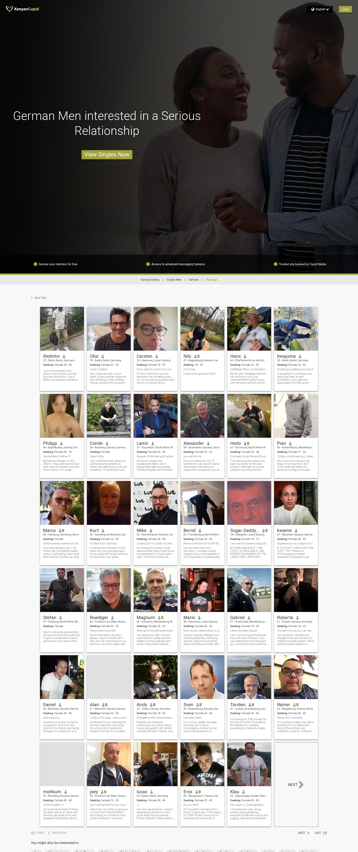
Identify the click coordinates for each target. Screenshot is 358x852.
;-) (138, 804)
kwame (284, 530)
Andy (142, 704)
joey (94, 791)
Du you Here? (191, 804)
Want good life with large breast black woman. (156, 630)
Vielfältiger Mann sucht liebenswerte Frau (249, 369)
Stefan (49, 617)
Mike (142, 530)
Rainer (283, 704)
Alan (94, 704)
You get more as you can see (294, 630)
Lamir (142, 443)
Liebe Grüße (97, 456)
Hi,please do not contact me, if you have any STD (296, 543)
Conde (96, 443)
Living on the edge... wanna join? (108, 717)
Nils (187, 356)
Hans (235, 356)
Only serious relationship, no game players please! (202, 630)
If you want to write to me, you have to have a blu (156, 369)
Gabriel (237, 617)
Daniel (49, 704)
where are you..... (52, 717)
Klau (234, 791)
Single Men (174, 279)
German (194, 279)
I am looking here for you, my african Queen (109, 804)
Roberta (285, 617)
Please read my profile (103, 630)
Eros (187, 791)
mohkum (52, 791)
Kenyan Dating (150, 279)
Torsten (238, 704)
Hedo (235, 443)
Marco (49, 530)
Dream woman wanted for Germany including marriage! (62, 543)
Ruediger (99, 617)
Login (345, 9)
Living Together (99, 369)
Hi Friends (189, 369)
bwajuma (286, 356)
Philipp (50, 443)
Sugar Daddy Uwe (244, 530)
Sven (188, 704)
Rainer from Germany (289, 717)
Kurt (94, 530)
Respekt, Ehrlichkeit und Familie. (155, 456)
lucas (142, 791)
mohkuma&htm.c (53, 804)
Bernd (189, 530)
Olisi (94, 356)
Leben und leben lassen (243, 630)
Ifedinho (51, 356)
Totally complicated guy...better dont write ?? (296, 456)
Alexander (193, 443)
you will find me (192, 456)
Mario (189, 617)
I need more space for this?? (199, 373)
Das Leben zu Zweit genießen (247, 804)
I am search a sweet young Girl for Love (249, 543)
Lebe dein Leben (192, 717)
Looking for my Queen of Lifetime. (156, 543)
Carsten (144, 356)
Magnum (146, 617)
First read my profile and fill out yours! (249, 456)
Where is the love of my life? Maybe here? (202, 543)
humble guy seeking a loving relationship (296, 369)
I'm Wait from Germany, (103, 543)
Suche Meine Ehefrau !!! (56, 456)
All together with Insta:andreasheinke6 (156, 717)
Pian (281, 443)
